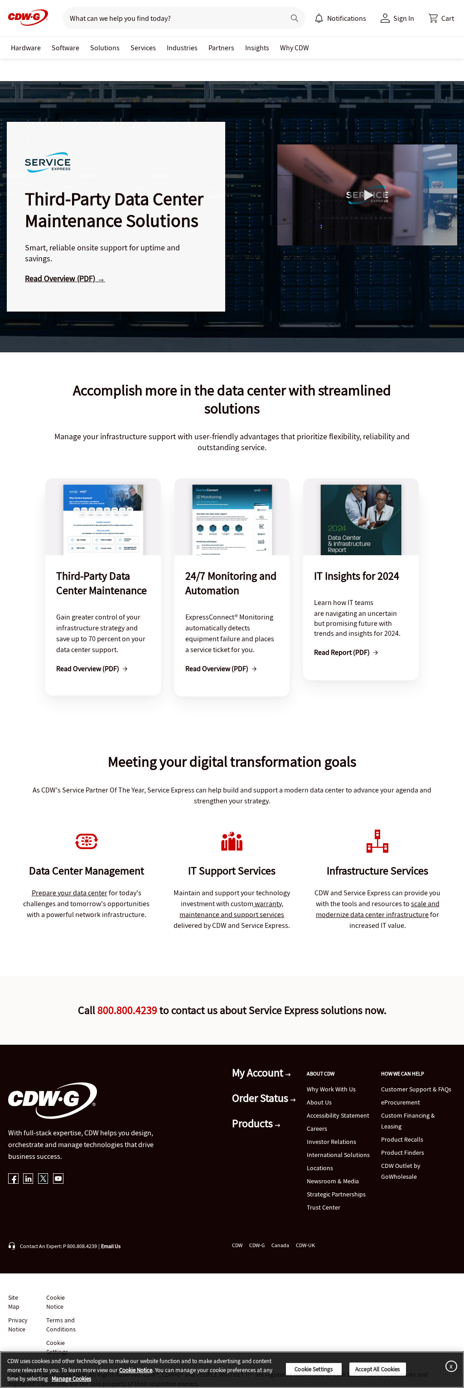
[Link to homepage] (25, 18)
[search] (170, 18)
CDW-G (257, 1245)
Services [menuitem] (143, 47)
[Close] (449, 1366)
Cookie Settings (314, 1369)
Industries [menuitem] (182, 47)
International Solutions (338, 1155)
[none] (25, 47)
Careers (317, 1128)
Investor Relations (331, 1142)
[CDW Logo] (25, 18)
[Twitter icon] (43, 1179)
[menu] (340, 18)
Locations (320, 1168)
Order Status (261, 1098)
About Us (319, 1102)
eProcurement (400, 1102)
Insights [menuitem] (257, 47)
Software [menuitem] (65, 47)
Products (253, 1123)
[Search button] (294, 18)
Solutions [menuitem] (105, 47)
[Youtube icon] (58, 1179)
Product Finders (402, 1152)
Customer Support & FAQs (416, 1089)
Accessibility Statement (338, 1115)
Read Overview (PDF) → (65, 278)
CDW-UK (305, 1245)
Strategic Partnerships (336, 1194)
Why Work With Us (331, 1089)
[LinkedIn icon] (28, 1179)
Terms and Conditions (61, 1324)
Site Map (13, 1302)
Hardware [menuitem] (26, 47)
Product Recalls (402, 1139)
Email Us (111, 1246)
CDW (237, 1245)
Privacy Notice (17, 1324)
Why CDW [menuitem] (294, 47)
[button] (441, 18)
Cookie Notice (55, 1302)
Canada (280, 1245)
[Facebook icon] (13, 1179)
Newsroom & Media (333, 1181)
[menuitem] (319, 18)
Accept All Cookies (377, 1369)
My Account (258, 1073)
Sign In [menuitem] (403, 18)
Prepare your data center (69, 892)
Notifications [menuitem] (346, 18)
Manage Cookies (71, 1379)
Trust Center (323, 1207)
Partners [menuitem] (221, 47)
